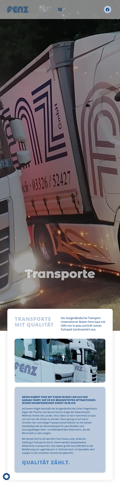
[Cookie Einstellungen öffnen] (6, 479)
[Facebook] (107, 9)
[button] (60, 9)
